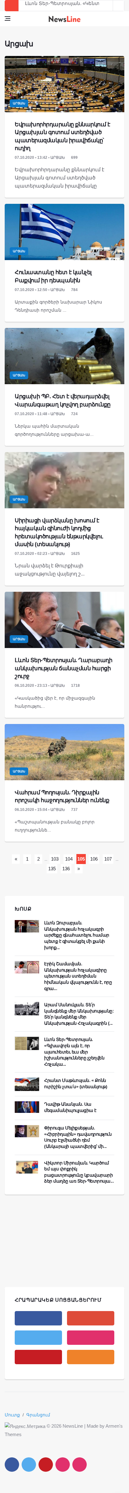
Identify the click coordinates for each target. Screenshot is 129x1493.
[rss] (90, 1357)
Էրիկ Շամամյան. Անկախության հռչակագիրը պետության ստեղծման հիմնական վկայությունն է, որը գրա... (78, 976)
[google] (90, 1318)
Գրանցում (38, 1414)
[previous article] (118, 5)
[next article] (107, 5)
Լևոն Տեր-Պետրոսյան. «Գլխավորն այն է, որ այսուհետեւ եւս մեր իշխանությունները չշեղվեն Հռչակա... (74, 1051)
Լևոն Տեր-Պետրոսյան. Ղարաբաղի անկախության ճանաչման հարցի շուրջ (63, 668)
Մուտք (12, 1414)
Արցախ (19, 103)
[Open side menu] (7, 18)
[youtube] (38, 1357)
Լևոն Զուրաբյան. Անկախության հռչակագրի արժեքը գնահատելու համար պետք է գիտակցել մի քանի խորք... (76, 935)
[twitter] (38, 1337)
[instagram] (90, 1337)
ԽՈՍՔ (23, 909)
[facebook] (38, 1318)
